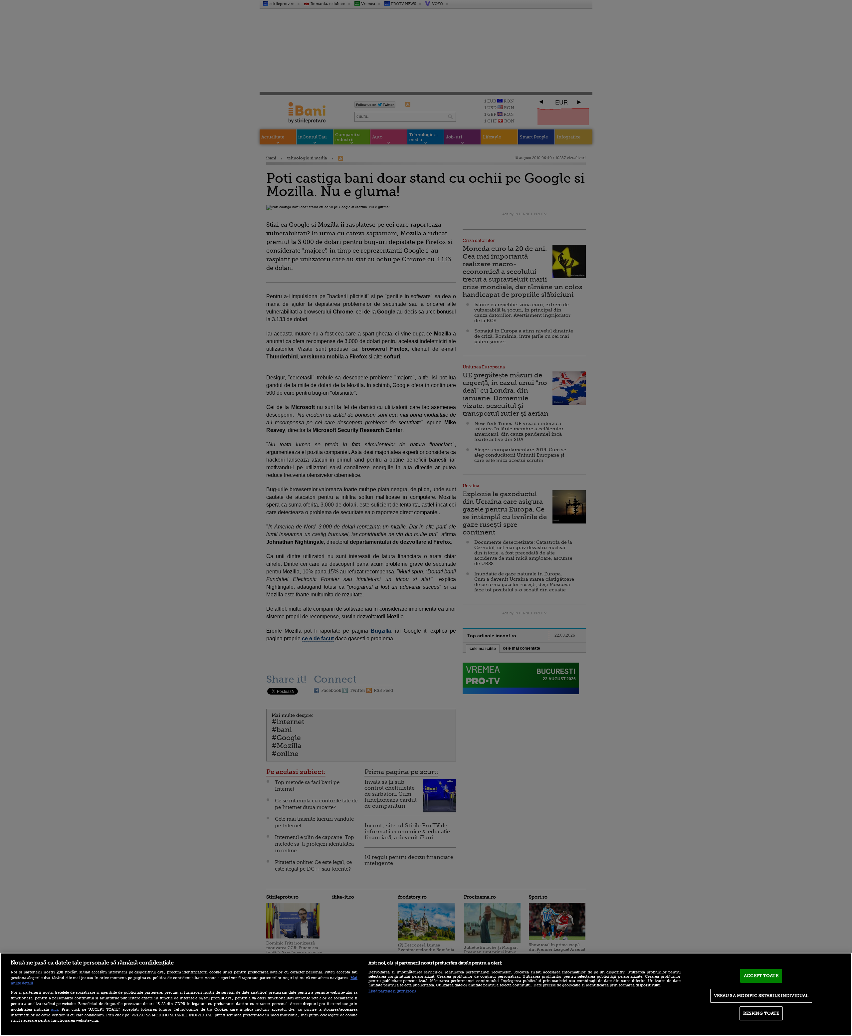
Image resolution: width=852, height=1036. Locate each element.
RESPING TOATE (761, 1013)
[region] (426, 994)
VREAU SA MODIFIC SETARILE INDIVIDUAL (761, 995)
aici (54, 1009)
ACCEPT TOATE (761, 975)
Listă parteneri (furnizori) (392, 991)
